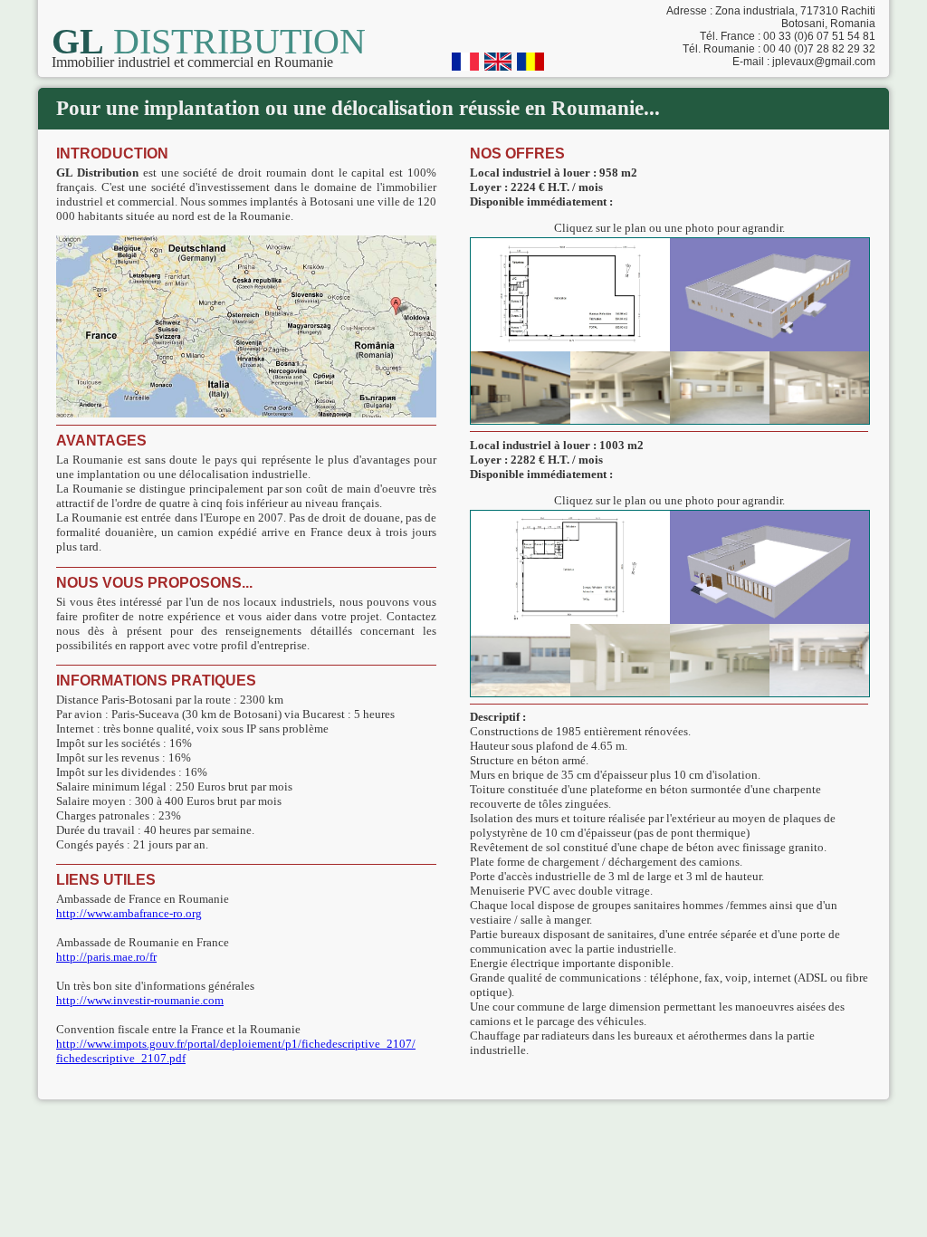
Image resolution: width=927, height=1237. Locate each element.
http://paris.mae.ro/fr (106, 957)
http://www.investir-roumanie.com (140, 1000)
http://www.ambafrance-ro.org (129, 913)
